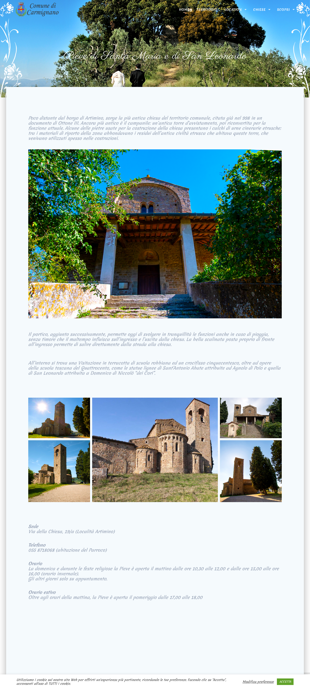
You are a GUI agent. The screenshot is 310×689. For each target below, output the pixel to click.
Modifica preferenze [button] (258, 682)
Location (233, 9)
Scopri (283, 9)
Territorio (207, 9)
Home (184, 9)
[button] (59, 418)
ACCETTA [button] (285, 682)
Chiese (259, 9)
